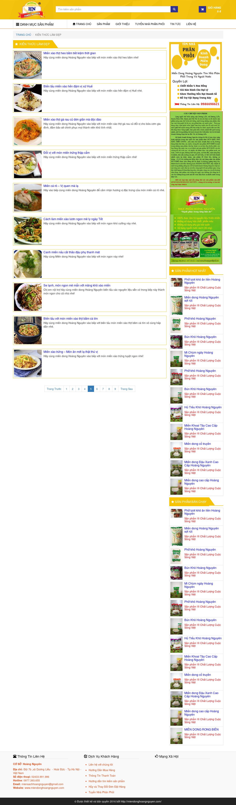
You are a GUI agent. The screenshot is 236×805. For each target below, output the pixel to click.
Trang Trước (54, 389)
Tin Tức (175, 24)
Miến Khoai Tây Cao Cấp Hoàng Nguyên (200, 427)
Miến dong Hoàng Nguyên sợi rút (201, 299)
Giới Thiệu (123, 24)
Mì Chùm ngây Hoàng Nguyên (198, 354)
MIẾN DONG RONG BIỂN (201, 729)
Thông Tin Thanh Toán (102, 775)
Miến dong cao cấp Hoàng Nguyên (201, 482)
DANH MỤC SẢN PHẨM (36, 24)
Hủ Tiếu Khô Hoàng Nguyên (203, 407)
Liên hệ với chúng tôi (101, 764)
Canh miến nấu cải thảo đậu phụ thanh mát (72, 252)
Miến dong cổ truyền (197, 443)
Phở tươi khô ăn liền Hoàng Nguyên (202, 281)
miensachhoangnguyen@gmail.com (42, 784)
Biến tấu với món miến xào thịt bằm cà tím (71, 318)
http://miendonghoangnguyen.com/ (141, 801)
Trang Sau (127, 389)
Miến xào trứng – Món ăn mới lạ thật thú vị (71, 352)
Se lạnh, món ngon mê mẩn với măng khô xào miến (77, 285)
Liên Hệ (191, 24)
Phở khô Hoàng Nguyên (200, 318)
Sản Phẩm (103, 24)
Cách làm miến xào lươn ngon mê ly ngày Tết (73, 219)
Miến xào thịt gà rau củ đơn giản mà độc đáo (72, 119)
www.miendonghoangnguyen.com (44, 788)
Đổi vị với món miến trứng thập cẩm (67, 152)
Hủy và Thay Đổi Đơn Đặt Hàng (107, 786)
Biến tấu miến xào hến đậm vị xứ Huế (68, 86)
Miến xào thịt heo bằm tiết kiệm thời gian (70, 53)
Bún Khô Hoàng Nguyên (200, 337)
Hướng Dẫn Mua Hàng (102, 770)
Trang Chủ (83, 24)
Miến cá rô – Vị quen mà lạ (61, 186)
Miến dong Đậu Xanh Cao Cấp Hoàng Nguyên (201, 463)
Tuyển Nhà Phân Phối (150, 24)
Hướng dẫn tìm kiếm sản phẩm (107, 781)
